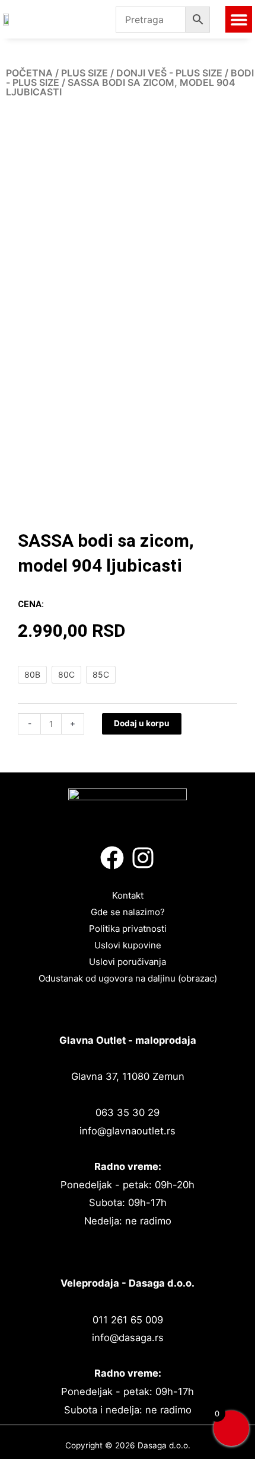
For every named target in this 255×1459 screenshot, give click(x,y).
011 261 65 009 (128, 1320)
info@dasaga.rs (128, 1337)
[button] (238, 19)
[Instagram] (143, 858)
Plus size (84, 73)
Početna (29, 73)
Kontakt (128, 895)
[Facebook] (112, 858)
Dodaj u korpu (142, 723)
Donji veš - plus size (169, 73)
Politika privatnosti (128, 928)
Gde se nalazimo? (128, 912)
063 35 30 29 (127, 1112)
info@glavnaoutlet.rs (127, 1131)
